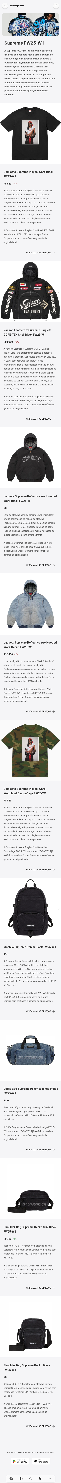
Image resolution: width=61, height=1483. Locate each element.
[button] (11, 1478)
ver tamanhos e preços (40, 253)
